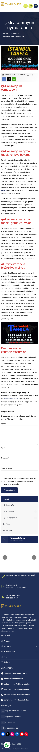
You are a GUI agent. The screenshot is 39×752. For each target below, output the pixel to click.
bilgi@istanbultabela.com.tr (16, 588)
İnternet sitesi (6, 468)
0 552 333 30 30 (17, 540)
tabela (3, 190)
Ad (3, 448)
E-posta (5, 458)
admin (22, 75)
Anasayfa (6, 33)
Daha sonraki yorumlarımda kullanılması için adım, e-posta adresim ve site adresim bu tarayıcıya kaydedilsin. (20, 481)
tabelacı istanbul (11, 399)
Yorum (4, 424)
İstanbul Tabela (6, 749)
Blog (15, 33)
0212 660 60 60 (12, 598)
